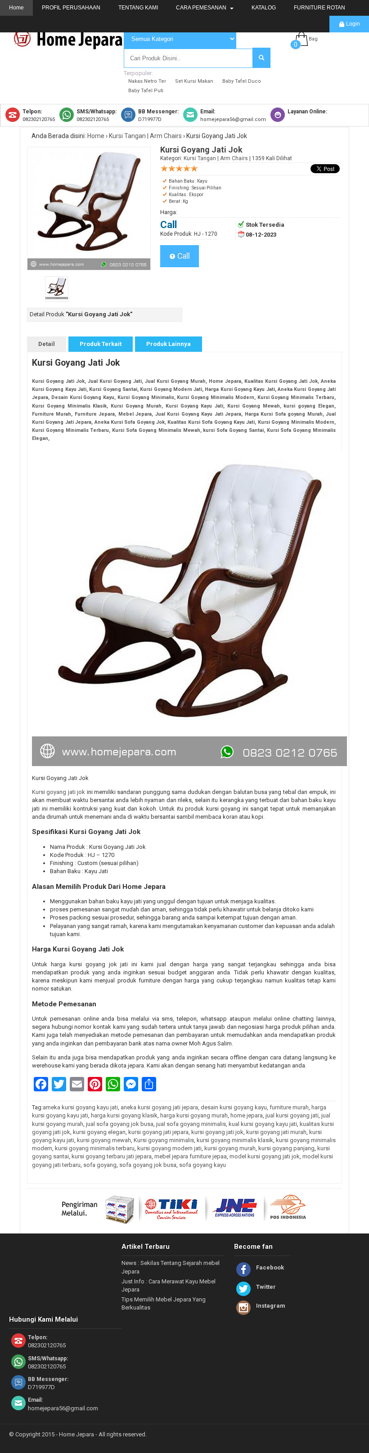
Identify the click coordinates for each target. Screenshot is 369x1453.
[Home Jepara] (72, 46)
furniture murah (289, 1107)
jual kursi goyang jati (292, 1115)
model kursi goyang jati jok (265, 1156)
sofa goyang (100, 1165)
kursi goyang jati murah (276, 1132)
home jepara (246, 1115)
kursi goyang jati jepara (158, 1132)
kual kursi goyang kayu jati (263, 1124)
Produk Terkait (101, 344)
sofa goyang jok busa (147, 1165)
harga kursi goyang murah (194, 1115)
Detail (46, 344)
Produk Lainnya (168, 344)
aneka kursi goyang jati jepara (159, 1107)
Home (16, 7)
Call (183, 255)
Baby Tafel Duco (241, 81)
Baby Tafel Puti (145, 91)
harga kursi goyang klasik (124, 1115)
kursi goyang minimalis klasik (235, 1140)
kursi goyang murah (230, 1148)
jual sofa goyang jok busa (119, 1124)
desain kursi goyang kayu (234, 1107)
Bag (313, 39)
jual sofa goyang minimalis (191, 1124)
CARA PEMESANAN (202, 7)
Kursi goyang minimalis (164, 1140)
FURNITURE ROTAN (319, 7)
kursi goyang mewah (104, 1140)
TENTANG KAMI (138, 7)
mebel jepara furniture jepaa (190, 1156)
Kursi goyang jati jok (58, 792)
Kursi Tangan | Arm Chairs (145, 135)
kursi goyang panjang (286, 1148)
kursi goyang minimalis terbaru (95, 1148)
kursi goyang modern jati (169, 1148)
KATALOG (264, 7)
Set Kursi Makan (194, 81)
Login (352, 24)
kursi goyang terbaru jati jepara (112, 1156)
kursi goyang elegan (99, 1132)
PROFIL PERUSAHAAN (71, 7)
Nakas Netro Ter (147, 81)
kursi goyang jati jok (217, 1132)
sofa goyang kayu (202, 1165)
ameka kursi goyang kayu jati (80, 1107)
